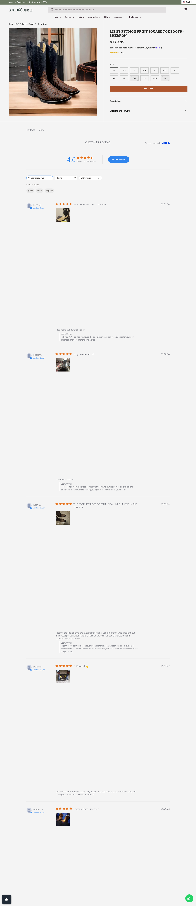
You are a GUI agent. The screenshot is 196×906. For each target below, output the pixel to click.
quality (30, 190)
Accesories (93, 17)
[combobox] (107, 10)
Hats (80, 17)
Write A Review (118, 159)
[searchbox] (39, 178)
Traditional (133, 17)
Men (56, 17)
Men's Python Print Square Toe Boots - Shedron (31, 24)
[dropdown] (66, 178)
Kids (106, 17)
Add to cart (148, 89)
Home (11, 24)
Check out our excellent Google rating (88, 2)
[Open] (6, 899)
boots (39, 190)
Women (68, 17)
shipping (49, 190)
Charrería (118, 17)
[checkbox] (90, 178)
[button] (63, 215)
